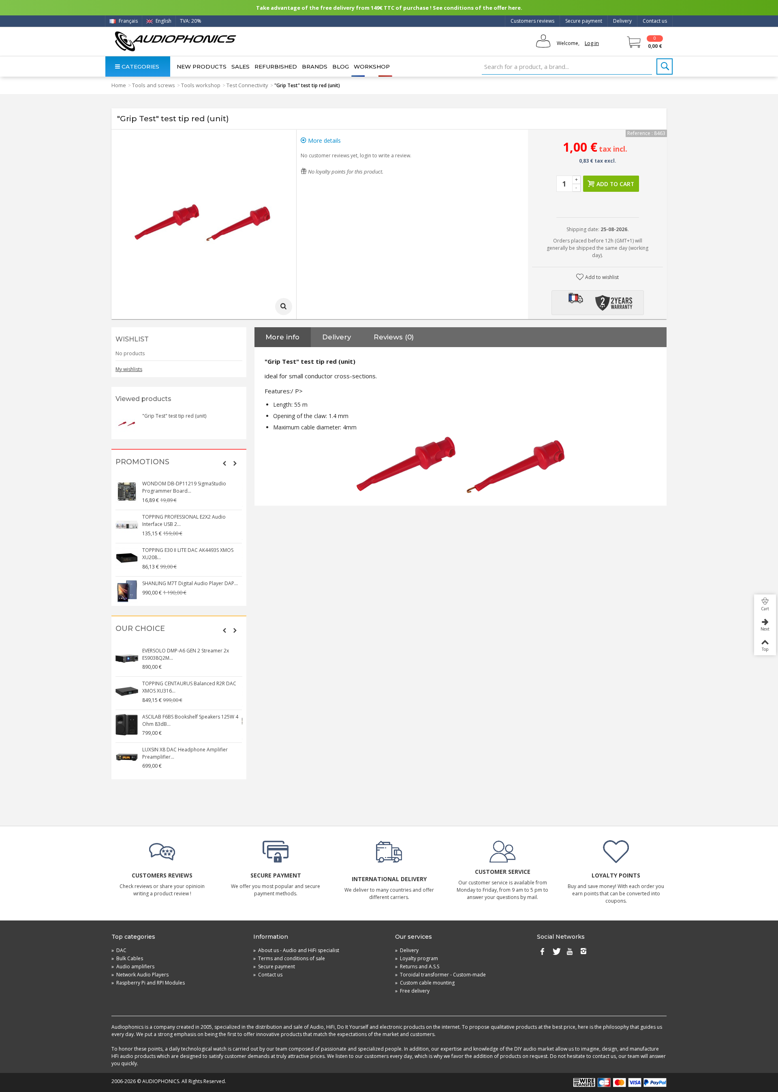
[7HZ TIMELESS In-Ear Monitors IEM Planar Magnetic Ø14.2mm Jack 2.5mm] (127, 587)
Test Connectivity (247, 85)
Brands (314, 66)
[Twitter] (556, 952)
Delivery (622, 20)
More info (282, 337)
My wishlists (128, 369)
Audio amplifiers (132, 966)
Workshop (372, 66)
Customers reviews (532, 20)
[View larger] (283, 306)
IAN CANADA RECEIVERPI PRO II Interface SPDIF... (188, 550)
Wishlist (132, 339)
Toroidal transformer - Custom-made (440, 974)
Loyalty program (416, 958)
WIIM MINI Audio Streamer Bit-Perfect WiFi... (192, 683)
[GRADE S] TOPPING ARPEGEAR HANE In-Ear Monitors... (192, 517)
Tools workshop (200, 85)
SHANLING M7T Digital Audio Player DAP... (190, 483)
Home (118, 85)
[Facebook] (542, 952)
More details (323, 140)
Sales (240, 66)
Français (128, 20)
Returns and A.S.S (417, 966)
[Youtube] (569, 952)
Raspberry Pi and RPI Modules (148, 982)
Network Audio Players (140, 974)
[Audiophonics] (175, 41)
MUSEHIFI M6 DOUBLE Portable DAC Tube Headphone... (190, 654)
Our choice (140, 628)
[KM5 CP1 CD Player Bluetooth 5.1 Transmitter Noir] (127, 753)
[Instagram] (583, 952)
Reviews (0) (394, 337)
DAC (118, 950)
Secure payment (583, 20)
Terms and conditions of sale (289, 958)
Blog (340, 66)
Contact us (655, 20)
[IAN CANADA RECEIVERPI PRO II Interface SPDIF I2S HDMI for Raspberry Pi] (127, 554)
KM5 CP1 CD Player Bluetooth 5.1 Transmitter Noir (180, 749)
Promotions (142, 462)
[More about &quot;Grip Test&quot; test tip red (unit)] (126, 423)
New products (202, 66)
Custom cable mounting (425, 982)
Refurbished (275, 66)
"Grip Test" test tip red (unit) (174, 415)
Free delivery (412, 990)
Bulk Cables (127, 958)
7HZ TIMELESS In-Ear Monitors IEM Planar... (190, 579)
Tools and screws (153, 85)
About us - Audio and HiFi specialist (296, 950)
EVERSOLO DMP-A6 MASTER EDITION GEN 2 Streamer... (191, 717)
